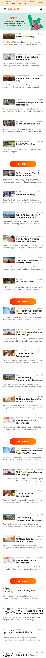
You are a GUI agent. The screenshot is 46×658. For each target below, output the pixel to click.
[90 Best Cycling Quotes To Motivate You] (9, 102)
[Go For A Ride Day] (9, 632)
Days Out (19, 121)
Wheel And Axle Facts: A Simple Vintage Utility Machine (28, 216)
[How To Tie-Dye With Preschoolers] (9, 420)
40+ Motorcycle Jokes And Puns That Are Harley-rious (29, 612)
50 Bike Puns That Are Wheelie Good (27, 58)
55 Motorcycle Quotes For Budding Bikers (29, 261)
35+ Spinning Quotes (26, 655)
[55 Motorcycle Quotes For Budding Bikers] (9, 260)
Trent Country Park (25, 590)
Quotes (18, 100)
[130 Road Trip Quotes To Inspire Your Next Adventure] (9, 399)
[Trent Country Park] (9, 590)
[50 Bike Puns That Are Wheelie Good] (9, 56)
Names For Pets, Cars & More (25, 329)
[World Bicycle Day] (9, 36)
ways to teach (22, 362)
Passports (28, 180)
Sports (18, 629)
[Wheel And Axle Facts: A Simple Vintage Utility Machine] (9, 214)
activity (30, 427)
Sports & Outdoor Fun (23, 54)
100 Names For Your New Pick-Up (29, 333)
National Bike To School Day (27, 79)
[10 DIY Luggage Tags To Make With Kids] (9, 173)
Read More (40, 3)
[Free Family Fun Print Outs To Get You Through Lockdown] (9, 310)
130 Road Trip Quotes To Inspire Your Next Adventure (28, 400)
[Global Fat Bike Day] (9, 194)
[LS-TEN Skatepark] (9, 281)
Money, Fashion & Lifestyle (25, 236)
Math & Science (21, 212)
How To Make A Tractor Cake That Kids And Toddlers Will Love (27, 240)
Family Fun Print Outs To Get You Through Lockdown (29, 312)
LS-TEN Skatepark (25, 282)
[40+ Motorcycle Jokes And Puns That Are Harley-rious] (9, 610)
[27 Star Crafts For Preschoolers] (9, 353)
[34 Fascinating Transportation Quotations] (9, 377)
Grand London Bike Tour (28, 124)
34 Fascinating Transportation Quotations (29, 378)
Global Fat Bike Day (25, 194)
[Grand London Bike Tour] (9, 123)
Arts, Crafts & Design (23, 170)
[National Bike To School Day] (9, 78)
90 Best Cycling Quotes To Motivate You (29, 103)
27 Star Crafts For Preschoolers (25, 354)
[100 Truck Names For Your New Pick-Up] (9, 332)
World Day (25, 36)
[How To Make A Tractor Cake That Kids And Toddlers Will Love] (9, 238)
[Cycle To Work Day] (9, 144)
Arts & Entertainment (22, 34)
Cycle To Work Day (25, 144)
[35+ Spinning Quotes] (9, 655)
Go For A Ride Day (25, 632)
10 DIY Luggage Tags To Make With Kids (28, 174)
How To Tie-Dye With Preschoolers (26, 421)
